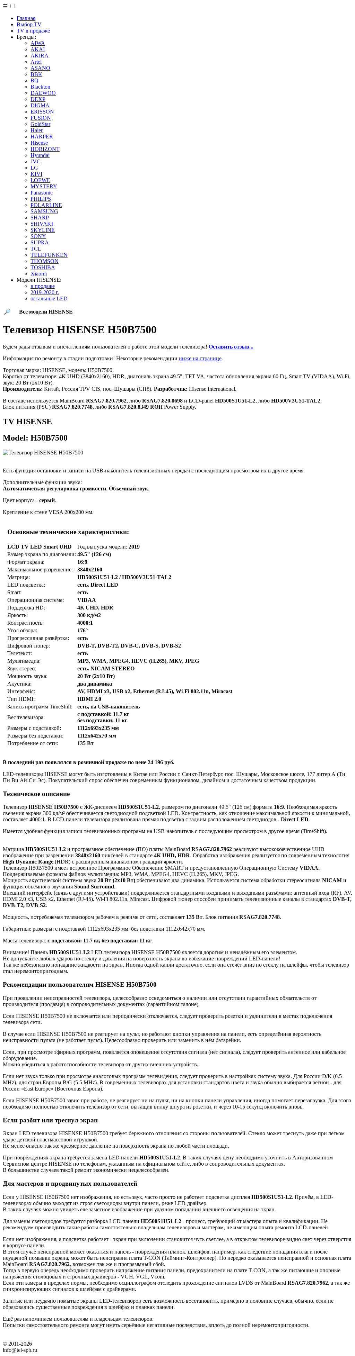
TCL (36, 249)
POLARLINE (46, 205)
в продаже (43, 286)
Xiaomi (39, 274)
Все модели (46, 312)
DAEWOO (43, 93)
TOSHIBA (43, 267)
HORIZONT (45, 149)
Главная (26, 18)
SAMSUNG (44, 211)
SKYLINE (43, 230)
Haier (37, 130)
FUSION (41, 118)
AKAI (38, 49)
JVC (36, 161)
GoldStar (40, 124)
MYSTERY (44, 186)
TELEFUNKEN (49, 255)
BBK (36, 74)
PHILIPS (41, 199)
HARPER (42, 136)
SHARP (40, 217)
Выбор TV (29, 24)
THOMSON (45, 261)
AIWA (38, 43)
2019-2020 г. (45, 292)
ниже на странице (200, 358)
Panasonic (42, 193)
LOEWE (40, 180)
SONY (38, 236)
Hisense (39, 143)
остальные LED (49, 298)
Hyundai (40, 155)
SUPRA (40, 242)
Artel (36, 62)
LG (34, 168)
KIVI (36, 174)
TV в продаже (33, 31)
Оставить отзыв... (231, 347)
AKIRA (40, 55)
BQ (34, 80)
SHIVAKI (42, 224)
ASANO (40, 68)
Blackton (40, 87)
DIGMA (40, 105)
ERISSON (42, 112)
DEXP (38, 99)
